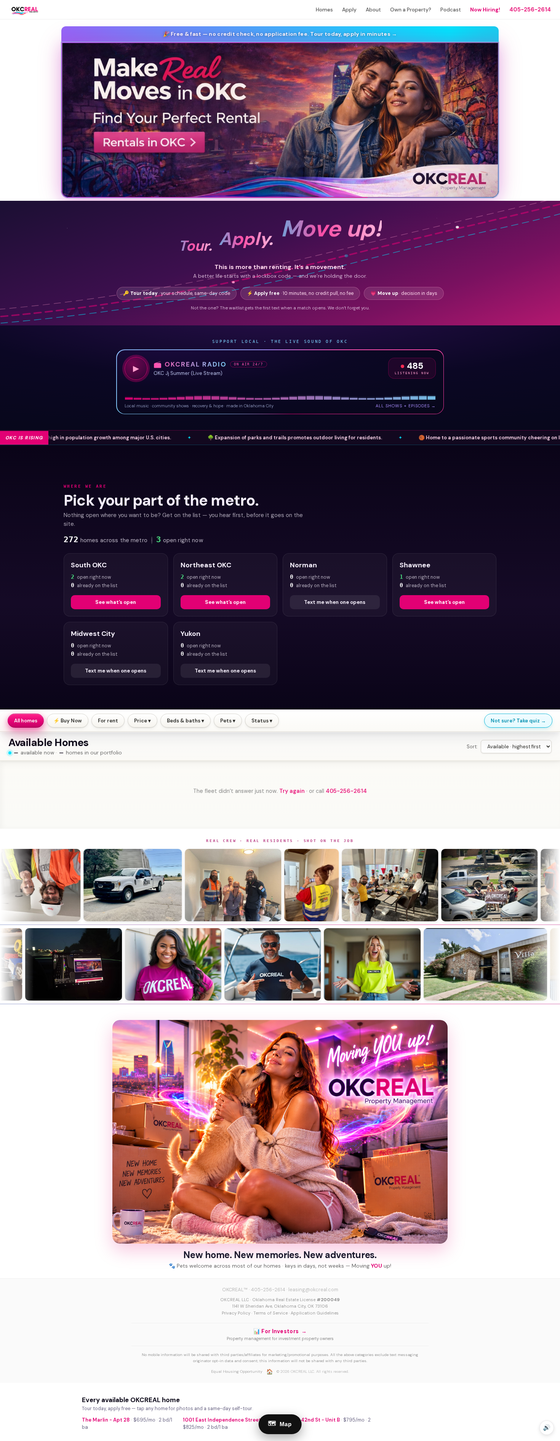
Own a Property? (410, 9)
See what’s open (115, 602)
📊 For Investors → (280, 1331)
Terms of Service (270, 1313)
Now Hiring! (485, 9)
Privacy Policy (236, 1313)
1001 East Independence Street (222, 1420)
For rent (108, 720)
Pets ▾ (227, 720)
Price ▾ (142, 720)
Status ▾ (261, 720)
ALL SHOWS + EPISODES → (406, 405)
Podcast (450, 9)
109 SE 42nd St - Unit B (311, 1420)
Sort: (472, 746)
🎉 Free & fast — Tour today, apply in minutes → (280, 33)
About (373, 9)
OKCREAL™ (235, 1289)
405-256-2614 (530, 9)
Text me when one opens (334, 602)
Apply (349, 9)
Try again (292, 791)
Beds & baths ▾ (185, 720)
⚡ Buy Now (67, 720)
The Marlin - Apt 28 (106, 1420)
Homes (324, 9)
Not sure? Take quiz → (518, 720)
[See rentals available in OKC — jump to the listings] (280, 120)
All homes (25, 720)
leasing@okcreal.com (313, 1289)
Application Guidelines (315, 1313)
